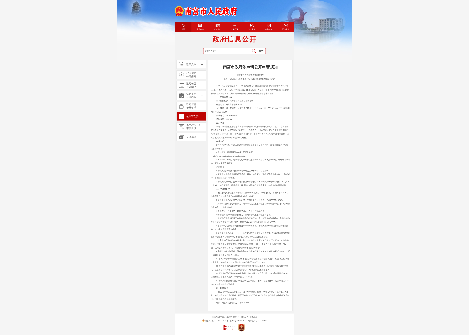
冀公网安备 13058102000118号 (216, 321)
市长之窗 (251, 29)
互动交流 (285, 29)
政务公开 (234, 29)
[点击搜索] (254, 51)
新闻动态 (217, 29)
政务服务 (268, 29)
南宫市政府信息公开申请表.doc (235, 303)
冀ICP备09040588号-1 (238, 321)
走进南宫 (200, 29)
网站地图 (253, 317)
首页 (183, 29)
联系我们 (244, 317)
